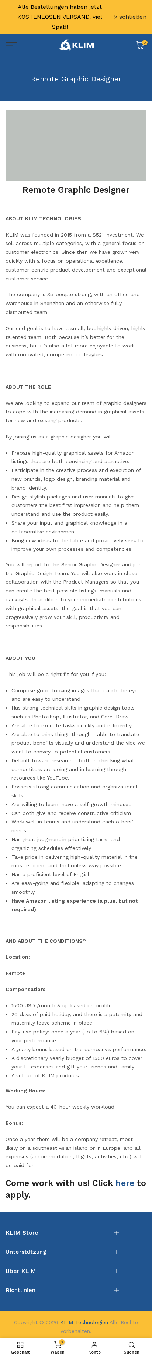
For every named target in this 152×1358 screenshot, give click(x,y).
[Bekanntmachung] (59, 17)
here (124, 1183)
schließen (131, 17)
